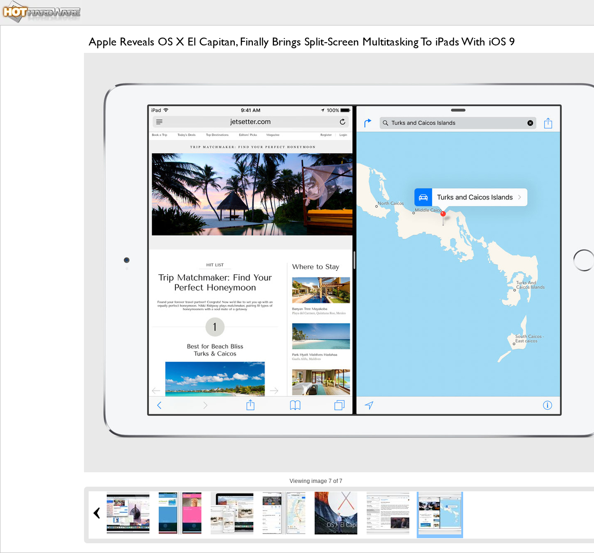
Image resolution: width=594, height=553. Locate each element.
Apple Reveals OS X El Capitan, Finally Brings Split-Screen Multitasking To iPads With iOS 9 (302, 41)
